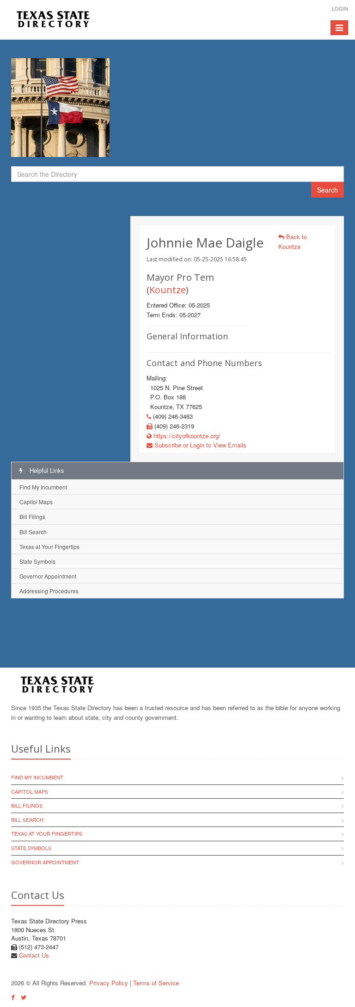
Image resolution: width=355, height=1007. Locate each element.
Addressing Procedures (49, 591)
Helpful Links (46, 470)
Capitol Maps (36, 502)
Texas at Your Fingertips (49, 546)
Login (340, 8)
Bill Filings (32, 516)
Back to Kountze (292, 241)
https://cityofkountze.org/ (186, 435)
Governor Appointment (47, 576)
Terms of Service (156, 982)
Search (327, 189)
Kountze (167, 289)
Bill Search (33, 532)
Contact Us (34, 955)
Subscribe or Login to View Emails (199, 444)
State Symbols (37, 561)
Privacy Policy (108, 982)
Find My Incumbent (43, 487)
